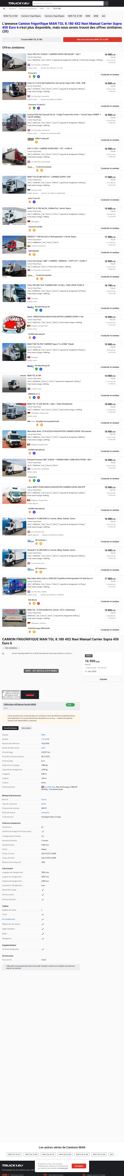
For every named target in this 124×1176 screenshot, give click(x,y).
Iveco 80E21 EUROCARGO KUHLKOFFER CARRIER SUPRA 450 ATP (56, 487)
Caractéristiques (10, 728)
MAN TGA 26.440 (99, 1154)
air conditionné (8, 919)
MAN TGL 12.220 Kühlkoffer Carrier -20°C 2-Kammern (51, 610)
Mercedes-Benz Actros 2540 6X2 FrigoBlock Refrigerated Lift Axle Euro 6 (60, 578)
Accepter (79, 1166)
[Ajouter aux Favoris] (119, 55)
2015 (43, 748)
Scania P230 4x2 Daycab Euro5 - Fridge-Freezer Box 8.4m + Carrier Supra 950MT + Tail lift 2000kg (64, 115)
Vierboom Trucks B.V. (36, 105)
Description (26, 728)
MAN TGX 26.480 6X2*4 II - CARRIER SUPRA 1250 (48, 177)
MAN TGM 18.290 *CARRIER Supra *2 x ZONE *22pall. (50, 344)
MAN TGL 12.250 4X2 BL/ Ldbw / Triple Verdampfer (50, 404)
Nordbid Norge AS (42, 307)
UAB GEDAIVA (33, 251)
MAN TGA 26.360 (65, 1154)
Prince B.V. (32, 73)
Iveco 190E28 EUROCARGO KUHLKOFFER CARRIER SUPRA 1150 (55, 317)
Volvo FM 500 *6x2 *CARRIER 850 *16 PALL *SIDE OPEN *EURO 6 (55, 285)
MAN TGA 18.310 (14, 1154)
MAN (88, 16)
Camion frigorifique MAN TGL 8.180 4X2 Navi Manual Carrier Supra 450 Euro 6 (62, 25)
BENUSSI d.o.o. (34, 394)
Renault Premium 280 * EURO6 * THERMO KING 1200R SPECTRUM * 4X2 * (59, 460)
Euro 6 (43, 799)
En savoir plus (63, 1168)
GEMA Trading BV (42, 138)
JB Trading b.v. (41, 540)
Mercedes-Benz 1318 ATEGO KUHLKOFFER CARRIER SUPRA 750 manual (59, 431)
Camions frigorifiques (31, 16)
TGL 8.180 (45, 739)
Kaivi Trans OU (34, 198)
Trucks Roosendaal (43, 167)
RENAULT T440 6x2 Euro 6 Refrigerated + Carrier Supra (51, 237)
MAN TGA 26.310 (48, 1154)
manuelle (45, 812)
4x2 (103, 16)
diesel (43, 804)
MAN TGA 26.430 (82, 1154)
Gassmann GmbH (35, 227)
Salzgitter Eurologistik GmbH (47, 421)
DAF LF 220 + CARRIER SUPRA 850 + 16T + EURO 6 (49, 148)
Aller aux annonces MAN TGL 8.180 (92, 39)
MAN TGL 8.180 (10, 16)
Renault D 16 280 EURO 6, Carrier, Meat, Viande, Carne (51, 518)
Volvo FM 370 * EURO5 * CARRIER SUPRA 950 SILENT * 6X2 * (54, 54)
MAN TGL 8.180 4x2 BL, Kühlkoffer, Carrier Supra (49, 208)
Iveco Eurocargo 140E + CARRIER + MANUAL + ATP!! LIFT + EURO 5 (57, 261)
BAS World (32, 600)
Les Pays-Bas (50, 787)
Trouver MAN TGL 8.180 (31, 39)
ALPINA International (36, 334)
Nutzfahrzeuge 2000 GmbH (39, 628)
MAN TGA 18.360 (31, 1154)
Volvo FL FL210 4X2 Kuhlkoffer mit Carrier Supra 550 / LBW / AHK (56, 83)
